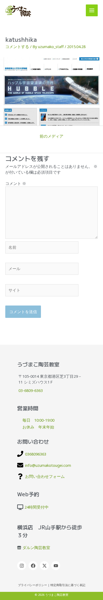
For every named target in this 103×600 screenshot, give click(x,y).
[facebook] (34, 565)
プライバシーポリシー (32, 585)
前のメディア (51, 136)
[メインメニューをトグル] (92, 10)
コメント (15, 183)
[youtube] (56, 565)
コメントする (17, 46)
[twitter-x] (45, 565)
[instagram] (22, 565)
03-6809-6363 (30, 390)
